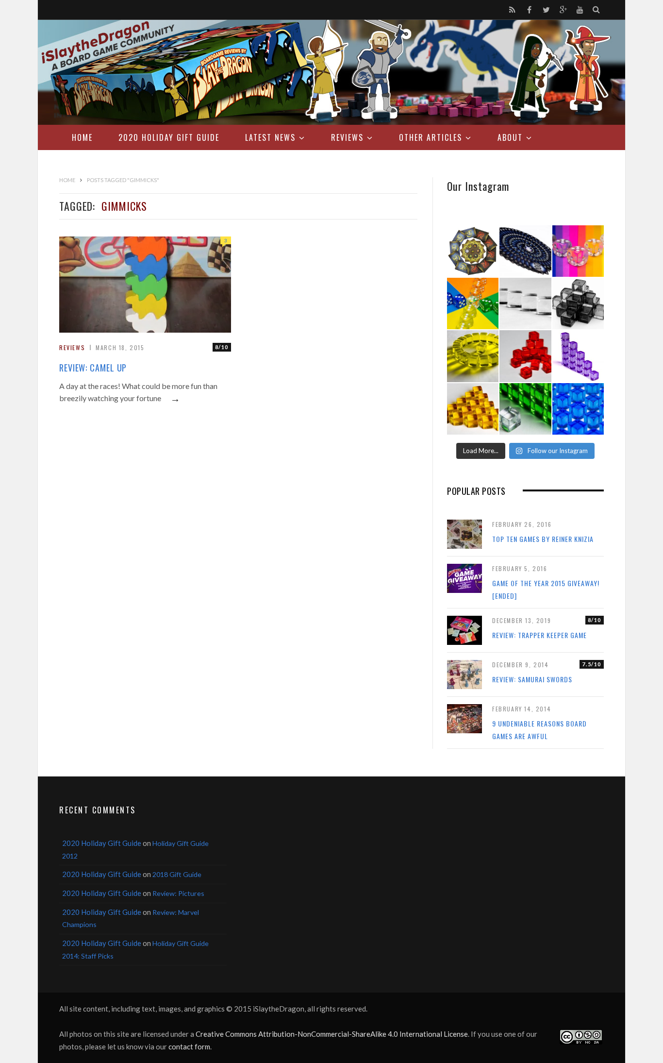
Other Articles (430, 137)
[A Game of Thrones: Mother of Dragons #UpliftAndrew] (472, 251)
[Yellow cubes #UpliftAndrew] (472, 356)
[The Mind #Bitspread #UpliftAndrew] (525, 251)
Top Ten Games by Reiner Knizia (543, 539)
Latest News (270, 137)
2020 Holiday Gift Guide (168, 137)
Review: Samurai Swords (532, 679)
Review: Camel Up (93, 367)
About (510, 137)
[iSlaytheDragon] (331, 72)
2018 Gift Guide (176, 874)
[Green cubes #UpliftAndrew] (525, 409)
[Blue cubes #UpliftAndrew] (578, 409)
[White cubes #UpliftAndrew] (525, 303)
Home (82, 137)
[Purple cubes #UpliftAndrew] (578, 356)
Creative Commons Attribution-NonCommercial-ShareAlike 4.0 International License (332, 1033)
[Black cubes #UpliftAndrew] (578, 303)
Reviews (347, 137)
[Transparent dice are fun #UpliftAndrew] (578, 251)
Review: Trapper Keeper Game (539, 635)
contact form (189, 1046)
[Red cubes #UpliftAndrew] (525, 356)
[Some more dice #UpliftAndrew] (472, 303)
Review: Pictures (178, 893)
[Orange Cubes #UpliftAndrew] (472, 409)
